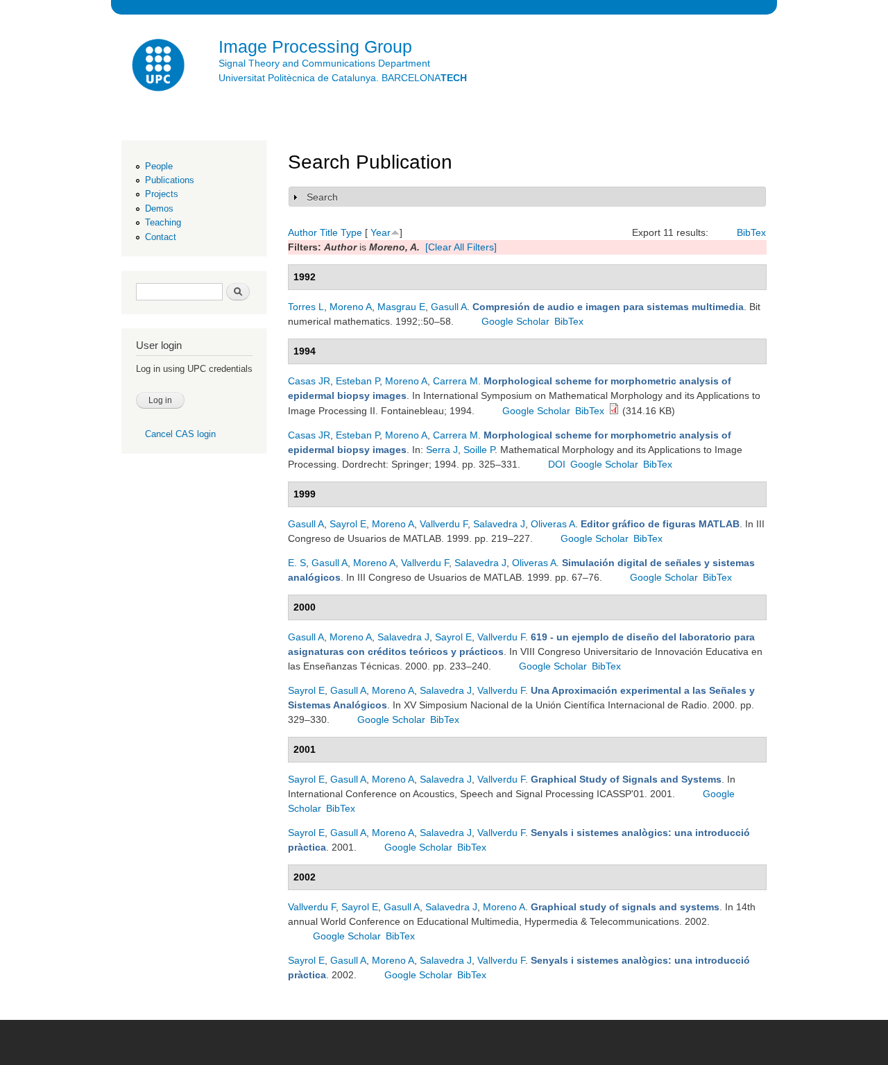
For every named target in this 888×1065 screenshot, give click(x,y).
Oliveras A (553, 523)
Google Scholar (515, 321)
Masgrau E (401, 306)
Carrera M (455, 380)
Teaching (163, 222)
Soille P (479, 449)
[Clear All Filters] (461, 247)
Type (351, 232)
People (159, 166)
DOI (556, 464)
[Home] (159, 67)
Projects (161, 194)
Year (380, 232)
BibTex (751, 232)
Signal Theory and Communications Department (324, 63)
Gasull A (449, 306)
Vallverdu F (444, 523)
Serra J (442, 449)
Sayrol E (348, 523)
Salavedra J (499, 523)
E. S (297, 562)
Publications (169, 180)
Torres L (306, 306)
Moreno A (351, 306)
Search (322, 197)
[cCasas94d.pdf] (614, 410)
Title (329, 232)
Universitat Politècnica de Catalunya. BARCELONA (343, 77)
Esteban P (357, 380)
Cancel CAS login (180, 434)
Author (302, 232)
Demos (159, 208)
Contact (160, 237)
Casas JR (309, 380)
